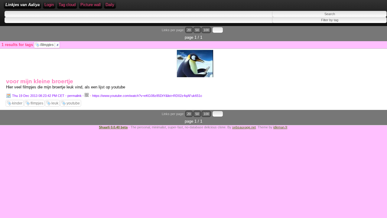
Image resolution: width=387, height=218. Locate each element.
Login (49, 4)
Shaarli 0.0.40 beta (113, 127)
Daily (110, 4)
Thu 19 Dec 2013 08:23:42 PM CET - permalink (47, 95)
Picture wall (90, 4)
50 (197, 30)
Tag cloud (67, 4)
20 (189, 30)
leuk (54, 103)
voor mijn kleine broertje (39, 81)
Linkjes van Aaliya (22, 4)
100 (206, 30)
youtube (73, 103)
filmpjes (49, 45)
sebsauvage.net (244, 127)
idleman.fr (280, 127)
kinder (17, 103)
